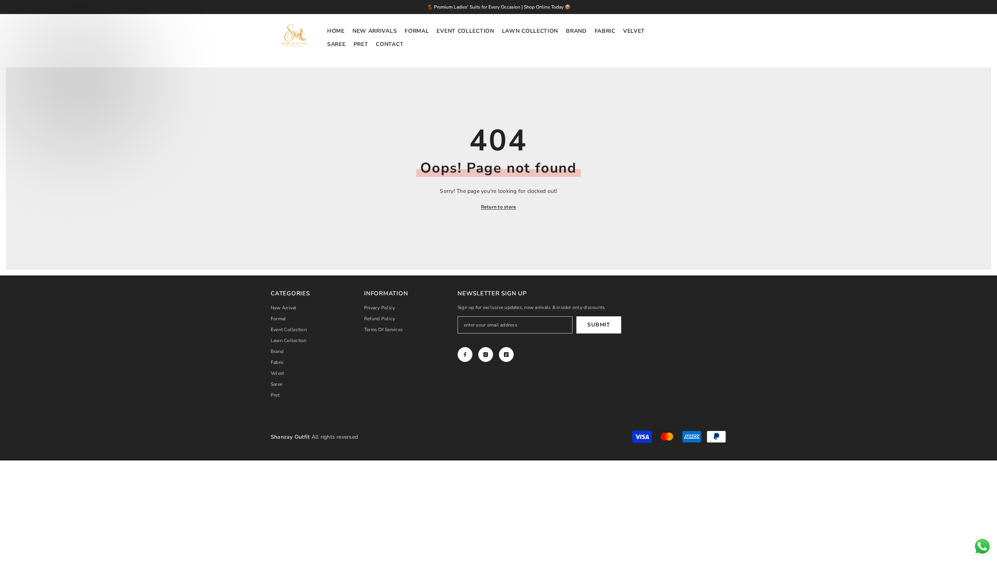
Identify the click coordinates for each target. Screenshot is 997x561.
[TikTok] (506, 354)
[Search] (717, 37)
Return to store (498, 207)
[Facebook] (465, 354)
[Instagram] (485, 354)
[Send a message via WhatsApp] (982, 546)
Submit (598, 324)
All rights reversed (314, 437)
